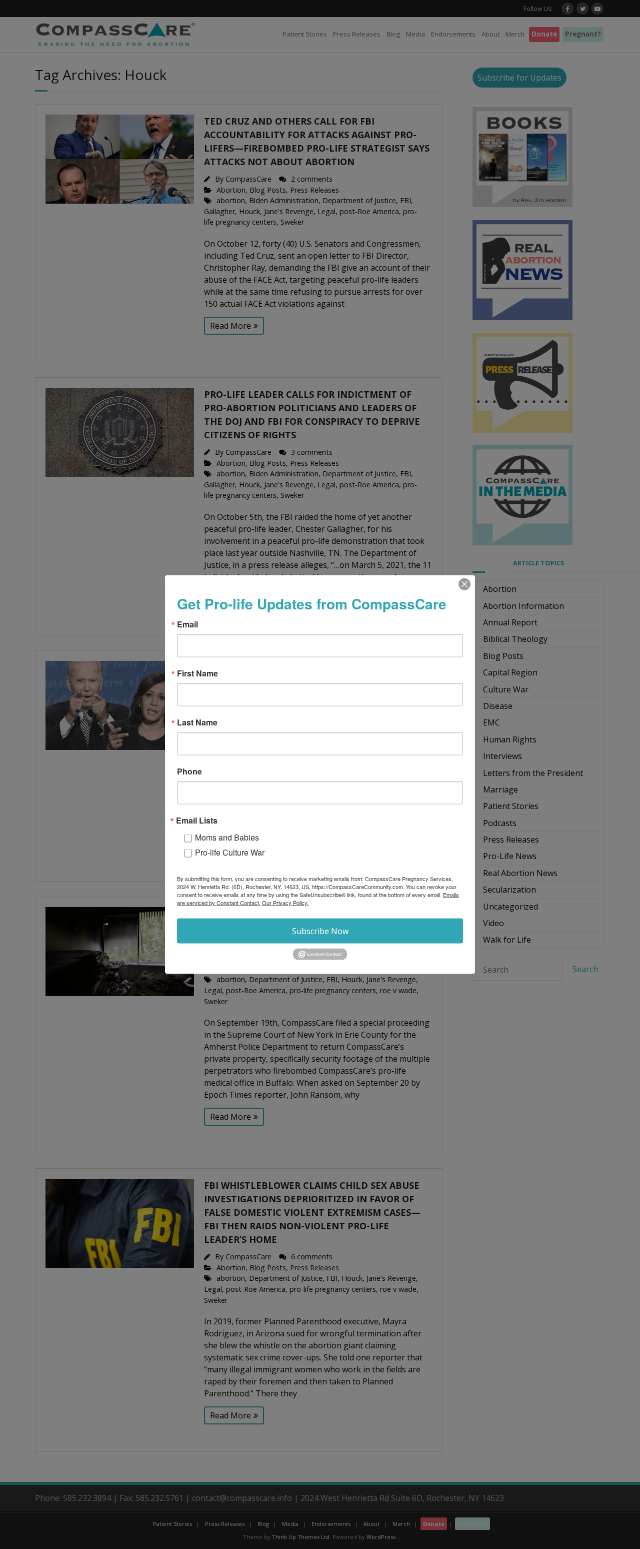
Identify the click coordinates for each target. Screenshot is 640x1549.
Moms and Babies (227, 837)
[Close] (464, 584)
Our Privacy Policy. (285, 903)
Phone (189, 771)
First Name (197, 673)
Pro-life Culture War (229, 852)
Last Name (197, 722)
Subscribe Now (320, 931)
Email (187, 624)
